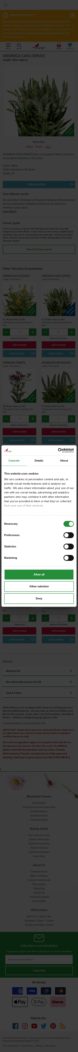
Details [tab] (39, 460)
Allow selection (39, 586)
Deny (39, 598)
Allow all (39, 574)
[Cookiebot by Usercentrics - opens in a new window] (58, 450)
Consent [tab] (14, 460)
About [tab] (64, 460)
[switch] (68, 535)
